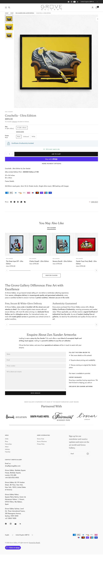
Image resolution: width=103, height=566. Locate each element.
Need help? (94, 202)
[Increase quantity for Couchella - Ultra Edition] (12, 154)
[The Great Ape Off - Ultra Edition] (16, 244)
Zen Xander (51, 228)
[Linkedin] (77, 1)
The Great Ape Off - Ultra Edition (14, 262)
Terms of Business (42, 441)
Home (6, 13)
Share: (7, 201)
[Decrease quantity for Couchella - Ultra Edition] (6, 154)
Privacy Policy (40, 444)
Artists (6, 439)
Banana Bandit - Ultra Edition (62, 261)
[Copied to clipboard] (25, 202)
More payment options (51, 163)
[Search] (9, 7)
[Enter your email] (88, 453)
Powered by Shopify (34, 543)
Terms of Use (40, 439)
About (6, 447)
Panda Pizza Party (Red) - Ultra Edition (86, 262)
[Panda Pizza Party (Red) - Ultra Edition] (86, 244)
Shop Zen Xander (51, 275)
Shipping (14, 122)
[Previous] (19, 61)
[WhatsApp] (22, 202)
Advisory (7, 449)
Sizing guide (20, 131)
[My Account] (92, 7)
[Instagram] (71, 1)
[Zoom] (98, 19)
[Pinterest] (18, 202)
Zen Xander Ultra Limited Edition (25, 13)
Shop (11, 13)
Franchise (7, 452)
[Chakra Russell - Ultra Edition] (39, 244)
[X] (15, 202)
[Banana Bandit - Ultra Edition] (63, 244)
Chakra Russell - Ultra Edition (39, 261)
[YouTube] (74, 1)
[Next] (93, 61)
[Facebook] (68, 1)
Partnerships (8, 444)
